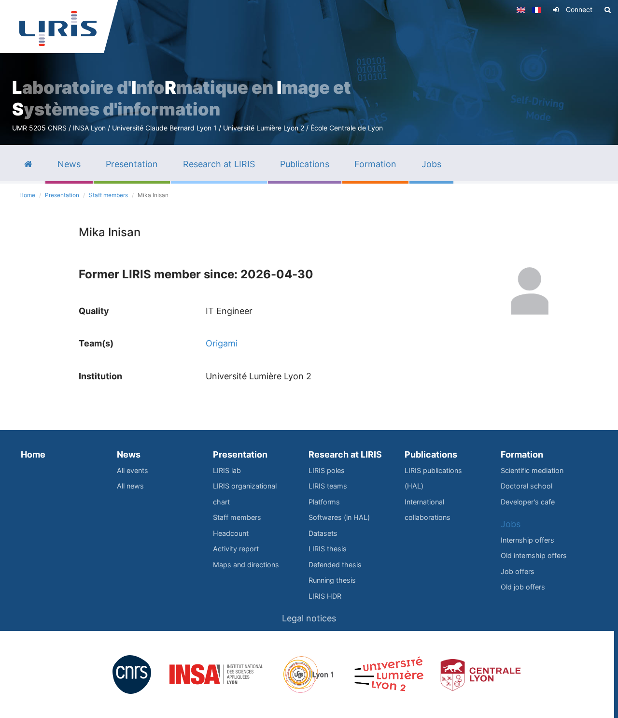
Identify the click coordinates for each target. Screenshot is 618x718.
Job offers (517, 571)
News (128, 454)
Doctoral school (526, 486)
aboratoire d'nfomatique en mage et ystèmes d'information (181, 98)
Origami (222, 343)
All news (130, 486)
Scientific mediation (532, 470)
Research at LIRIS (345, 454)
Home (27, 195)
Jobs (510, 524)
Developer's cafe (528, 502)
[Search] (607, 9)
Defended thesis (335, 564)
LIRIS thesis (328, 549)
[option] (309, 72)
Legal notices (309, 618)
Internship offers (527, 540)
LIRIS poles (327, 470)
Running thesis (332, 580)
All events (132, 470)
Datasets (323, 533)
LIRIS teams (328, 486)
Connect (579, 9)
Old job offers (523, 587)
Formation (522, 454)
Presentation (62, 195)
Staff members (108, 195)
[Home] (58, 28)
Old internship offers (534, 555)
